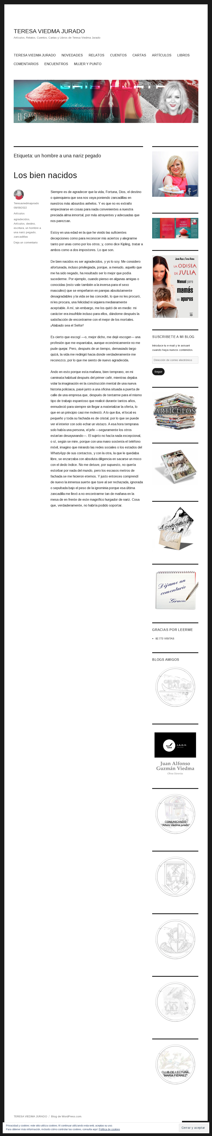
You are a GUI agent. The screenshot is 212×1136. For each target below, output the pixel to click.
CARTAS (139, 55)
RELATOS (96, 55)
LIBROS (183, 55)
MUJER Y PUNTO (87, 64)
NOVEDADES (72, 55)
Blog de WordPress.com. (66, 1116)
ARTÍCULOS (161, 55)
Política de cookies (109, 1129)
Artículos (19, 213)
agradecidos (21, 219)
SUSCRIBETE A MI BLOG (173, 337)
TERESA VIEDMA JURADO (49, 31)
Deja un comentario (26, 242)
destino (30, 223)
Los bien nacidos (45, 175)
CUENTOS (118, 55)
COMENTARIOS (26, 64)
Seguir (158, 371)
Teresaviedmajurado (26, 203)
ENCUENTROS (56, 64)
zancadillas (21, 236)
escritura (19, 228)
